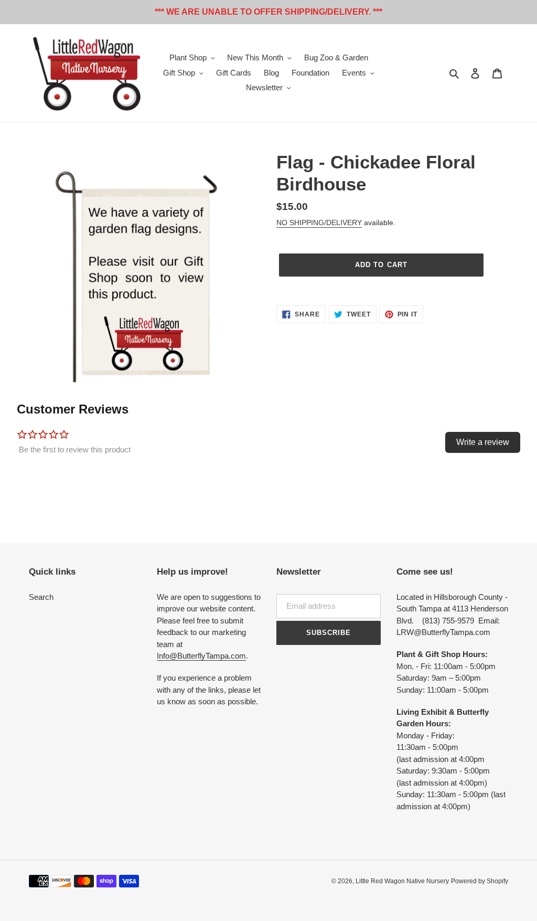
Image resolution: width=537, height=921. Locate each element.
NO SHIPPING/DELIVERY (319, 222)
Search (41, 596)
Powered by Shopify (479, 881)
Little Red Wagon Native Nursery (402, 881)
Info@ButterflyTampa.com (201, 655)
